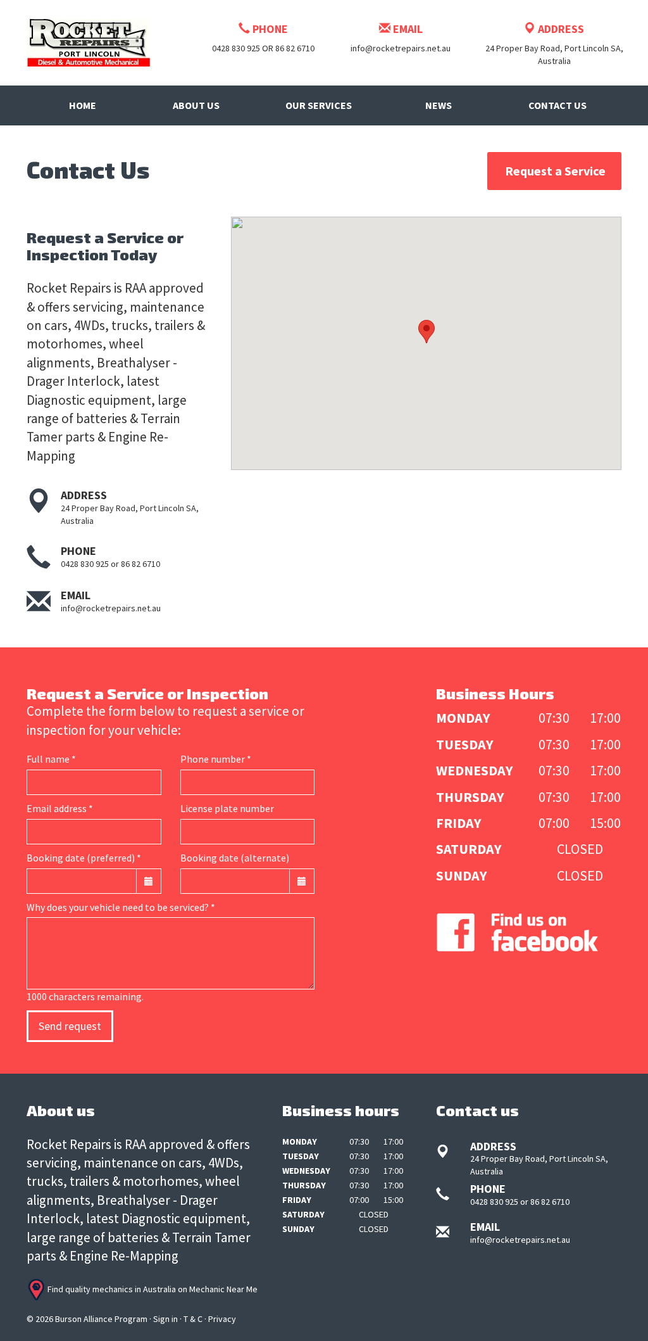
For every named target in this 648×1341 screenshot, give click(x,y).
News (438, 105)
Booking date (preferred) (84, 857)
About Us (196, 105)
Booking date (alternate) (234, 857)
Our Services (318, 105)
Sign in (165, 1319)
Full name (51, 759)
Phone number (215, 759)
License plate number (227, 808)
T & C (193, 1319)
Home (82, 105)
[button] (426, 331)
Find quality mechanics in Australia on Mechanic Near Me (152, 1289)
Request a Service (555, 171)
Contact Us (557, 105)
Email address (60, 808)
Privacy (222, 1319)
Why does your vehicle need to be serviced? (121, 907)
